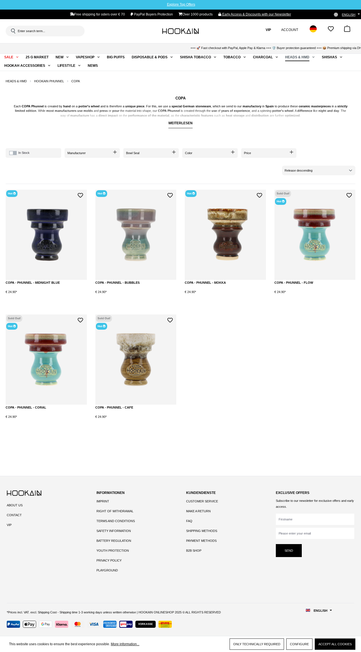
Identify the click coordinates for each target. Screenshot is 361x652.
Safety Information (113, 531)
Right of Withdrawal (114, 511)
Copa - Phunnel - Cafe (114, 407)
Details (315, 296)
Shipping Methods (201, 531)
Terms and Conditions (115, 521)
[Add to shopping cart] (66, 296)
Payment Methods (201, 540)
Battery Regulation (113, 540)
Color (188, 153)
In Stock (24, 152)
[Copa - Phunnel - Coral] (46, 359)
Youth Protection (112, 550)
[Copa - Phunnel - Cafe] (136, 359)
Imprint (102, 501)
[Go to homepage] (180, 31)
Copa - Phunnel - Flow (293, 282)
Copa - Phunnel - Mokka (205, 282)
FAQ (189, 521)
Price (247, 153)
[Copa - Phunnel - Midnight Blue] (46, 235)
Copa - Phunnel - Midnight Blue (33, 282)
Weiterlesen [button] (180, 123)
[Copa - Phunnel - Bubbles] (136, 235)
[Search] (13, 31)
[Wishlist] (331, 30)
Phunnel (37, 106)
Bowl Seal (132, 153)
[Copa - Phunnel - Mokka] (225, 235)
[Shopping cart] (347, 30)
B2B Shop (193, 550)
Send (289, 550)
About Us (15, 505)
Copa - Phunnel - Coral (26, 407)
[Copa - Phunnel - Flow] (315, 235)
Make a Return (198, 511)
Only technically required (256, 644)
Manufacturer (76, 153)
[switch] (13, 153)
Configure (299, 644)
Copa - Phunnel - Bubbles (117, 282)
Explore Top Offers (181, 4)
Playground (107, 570)
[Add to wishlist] (80, 194)
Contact (14, 515)
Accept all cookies (335, 644)
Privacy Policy (109, 560)
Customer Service (202, 501)
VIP (9, 525)
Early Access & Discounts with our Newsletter (256, 14)
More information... (125, 644)
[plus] (43, 296)
